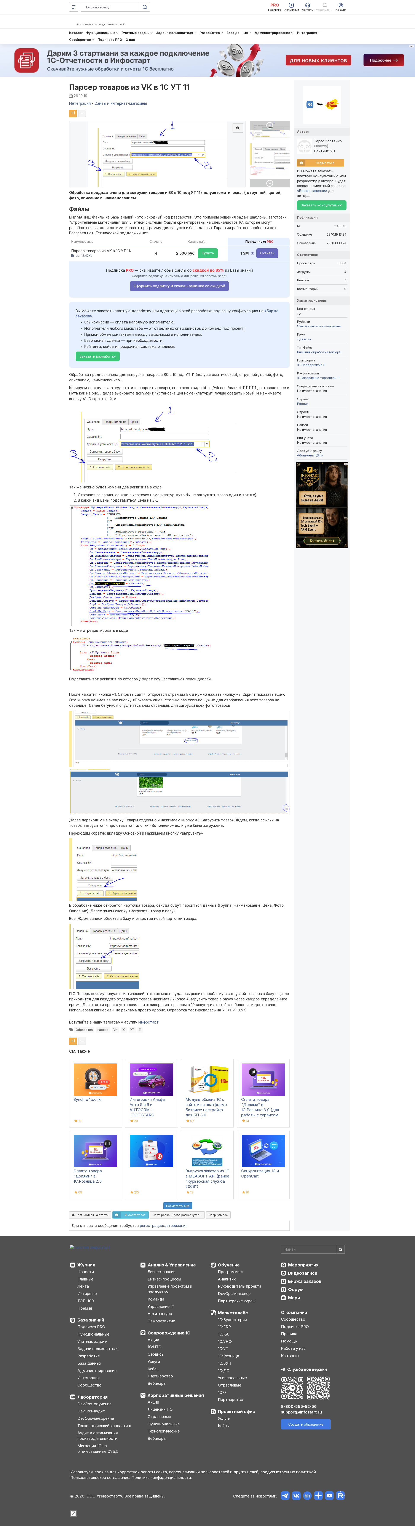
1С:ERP (224, 1327)
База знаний (90, 1320)
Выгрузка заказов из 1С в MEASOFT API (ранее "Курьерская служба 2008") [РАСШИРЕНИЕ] (207, 1181)
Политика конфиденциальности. (161, 1477)
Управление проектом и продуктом (170, 1289)
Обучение (229, 1265)
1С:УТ (223, 1348)
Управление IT (161, 1306)
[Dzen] (318, 1496)
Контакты (290, 1355)
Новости (85, 1271)
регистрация (151, 1225)
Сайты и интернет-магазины (319, 326)
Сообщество (89, 1385)
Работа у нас (293, 1348)
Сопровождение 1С (169, 1333)
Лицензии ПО (160, 1409)
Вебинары (157, 1383)
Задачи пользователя (97, 1348)
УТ (132, 1030)
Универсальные (232, 1377)
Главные (85, 1279)
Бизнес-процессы (164, 1279)
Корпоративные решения (176, 1395)
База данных (89, 1363)
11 (140, 1030)
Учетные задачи (92, 1341)
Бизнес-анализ (161, 1271)
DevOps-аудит (91, 1411)
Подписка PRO (91, 1327)
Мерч (294, 1297)
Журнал (86, 1265)
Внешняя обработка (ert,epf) (319, 352)
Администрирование (97, 1370)
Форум (295, 1289)
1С (123, 1030)
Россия (302, 404)
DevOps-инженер (234, 1293)
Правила (289, 1333)
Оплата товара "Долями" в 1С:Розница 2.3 (87, 1176)
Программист (231, 1271)
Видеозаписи (302, 1273)
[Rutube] (340, 1496)
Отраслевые (159, 1416)
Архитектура (160, 1313)
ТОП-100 (85, 1301)
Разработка (88, 1356)
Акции (153, 1339)
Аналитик (227, 1279)
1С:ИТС (154, 1347)
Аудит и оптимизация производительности (97, 1436)
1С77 (222, 1392)
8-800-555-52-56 (299, 1406)
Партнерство (160, 1376)
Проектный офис (236, 1411)
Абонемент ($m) (310, 455)
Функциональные (93, 1334)
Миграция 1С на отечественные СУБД (97, 1449)
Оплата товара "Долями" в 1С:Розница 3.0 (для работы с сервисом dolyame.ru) (260, 1109)
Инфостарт (148, 1022)
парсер (103, 1030)
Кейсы (153, 1369)
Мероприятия (303, 1265)
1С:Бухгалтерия (232, 1319)
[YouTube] (329, 1496)
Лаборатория (92, 1397)
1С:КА (223, 1334)
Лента (83, 1286)
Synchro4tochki (87, 1099)
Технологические (164, 1431)
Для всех (304, 339)
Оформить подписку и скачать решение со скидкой (179, 286)
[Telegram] (285, 1496)
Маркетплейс (233, 1312)
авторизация (176, 1225)
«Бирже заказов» (312, 191)
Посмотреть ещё (178, 1205)
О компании (294, 1312)
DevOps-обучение (94, 1404)
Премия (84, 1308)
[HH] (307, 1496)
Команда (156, 1299)
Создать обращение (305, 1424)
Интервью (87, 1293)
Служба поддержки (307, 1369)
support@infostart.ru (301, 1412)
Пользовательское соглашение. (100, 1477)
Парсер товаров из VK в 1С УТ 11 (129, 87)
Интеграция (88, 1377)
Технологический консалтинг (104, 1425)
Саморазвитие (161, 1321)
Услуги (154, 1361)
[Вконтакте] (296, 1496)
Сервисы (156, 1354)
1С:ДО (224, 1370)
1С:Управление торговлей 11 (318, 378)
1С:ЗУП (224, 1363)
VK (115, 1030)
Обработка (84, 1030)
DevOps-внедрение (95, 1418)
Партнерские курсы (236, 1301)
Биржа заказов (304, 1281)
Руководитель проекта (239, 1286)
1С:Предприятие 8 (311, 365)
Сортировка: (176, 1215)
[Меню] (73, 7)
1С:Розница (228, 1356)
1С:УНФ (225, 1341)
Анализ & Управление (172, 1265)
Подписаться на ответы (92, 1215)
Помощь (289, 1341)
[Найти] (340, 1249)
